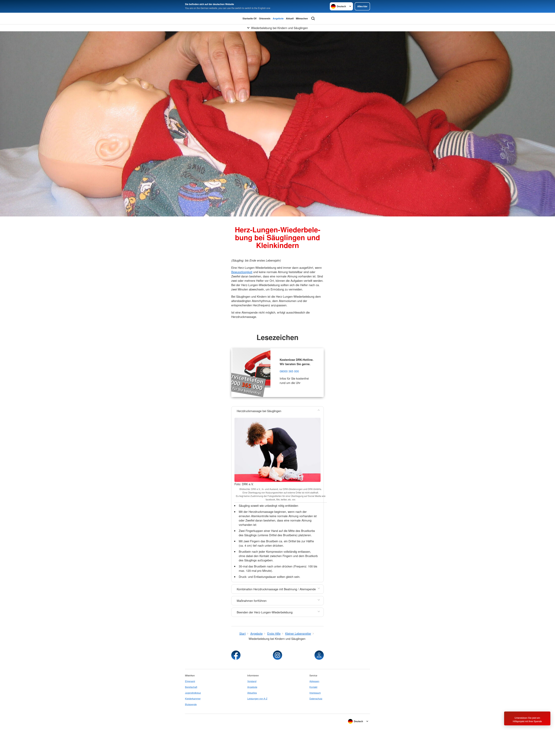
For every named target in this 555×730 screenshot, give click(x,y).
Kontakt (313, 687)
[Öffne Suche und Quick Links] (313, 18)
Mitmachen (302, 18)
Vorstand (251, 681)
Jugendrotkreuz (193, 692)
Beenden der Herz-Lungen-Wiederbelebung (265, 612)
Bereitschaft (191, 687)
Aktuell (290, 18)
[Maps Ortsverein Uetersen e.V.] (319, 655)
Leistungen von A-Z (257, 698)
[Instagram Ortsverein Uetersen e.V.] (277, 655)
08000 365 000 (289, 371)
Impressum (315, 692)
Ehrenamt (190, 681)
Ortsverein (264, 18)
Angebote (278, 18)
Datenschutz (315, 698)
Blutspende (191, 704)
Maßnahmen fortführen (252, 601)
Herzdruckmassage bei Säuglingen (259, 411)
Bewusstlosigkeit (241, 272)
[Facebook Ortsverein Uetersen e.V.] (235, 655)
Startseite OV (250, 18)
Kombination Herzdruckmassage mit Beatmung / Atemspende (276, 589)
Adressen (314, 681)
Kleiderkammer (193, 698)
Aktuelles (252, 692)
